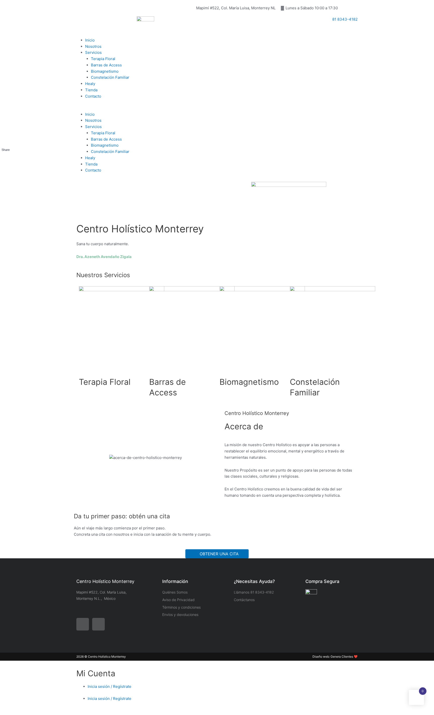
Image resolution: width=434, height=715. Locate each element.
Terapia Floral (103, 58)
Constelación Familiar (110, 77)
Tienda (91, 90)
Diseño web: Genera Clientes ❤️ (335, 656)
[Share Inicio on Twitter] (5, 167)
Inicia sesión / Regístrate (109, 686)
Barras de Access (106, 65)
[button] (145, 108)
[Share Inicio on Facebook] (5, 157)
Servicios (93, 52)
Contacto (93, 96)
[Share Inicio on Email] (5, 177)
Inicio (90, 40)
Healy (90, 83)
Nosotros (93, 46)
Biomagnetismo (105, 71)
